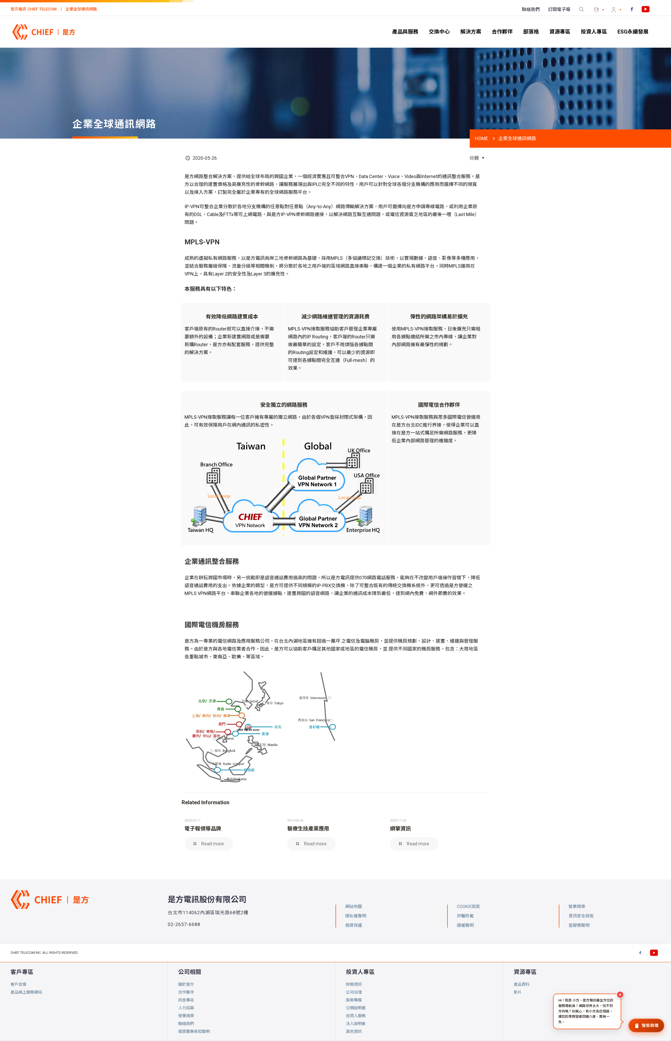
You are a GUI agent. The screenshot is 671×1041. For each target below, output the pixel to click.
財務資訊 (354, 984)
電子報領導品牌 (203, 828)
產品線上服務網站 (26, 992)
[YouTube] (646, 9)
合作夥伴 (186, 992)
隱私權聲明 (355, 915)
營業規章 (186, 1016)
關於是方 (186, 984)
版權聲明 (465, 925)
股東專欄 (354, 1000)
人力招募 (186, 1008)
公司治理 (354, 992)
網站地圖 (353, 906)
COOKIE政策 (468, 906)
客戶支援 (18, 984)
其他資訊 (354, 1031)
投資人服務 (356, 1016)
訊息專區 (186, 1000)
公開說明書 (356, 1008)
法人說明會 (356, 1023)
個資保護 (353, 925)
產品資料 (521, 984)
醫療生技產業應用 (308, 828)
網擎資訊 (400, 828)
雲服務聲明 (579, 925)
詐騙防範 (465, 915)
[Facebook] (632, 9)
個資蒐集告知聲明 (194, 1031)
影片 (518, 992)
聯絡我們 (186, 1023)
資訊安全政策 (581, 915)
